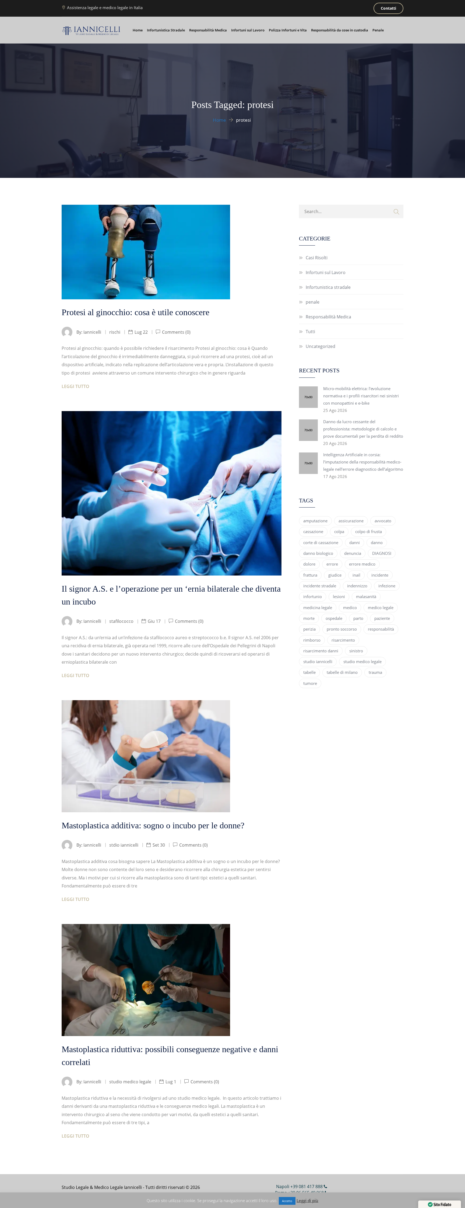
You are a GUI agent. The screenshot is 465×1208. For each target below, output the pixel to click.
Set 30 (159, 845)
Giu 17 (154, 621)
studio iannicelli (317, 661)
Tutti (310, 332)
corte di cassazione (320, 542)
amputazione (315, 520)
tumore (310, 683)
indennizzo (357, 585)
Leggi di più (307, 1200)
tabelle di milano (342, 672)
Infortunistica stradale (328, 287)
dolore (309, 564)
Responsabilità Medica (208, 30)
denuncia (352, 553)
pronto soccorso (342, 629)
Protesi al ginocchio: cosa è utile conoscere (135, 312)
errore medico (362, 564)
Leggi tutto (75, 386)
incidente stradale (319, 585)
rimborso (311, 640)
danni (354, 542)
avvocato (383, 520)
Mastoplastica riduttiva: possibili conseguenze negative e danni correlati (170, 1055)
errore (332, 564)
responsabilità (381, 629)
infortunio (312, 596)
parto (358, 618)
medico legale (380, 607)
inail (356, 575)
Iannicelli (92, 332)
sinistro (356, 650)
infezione (386, 585)
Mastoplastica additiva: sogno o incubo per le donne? (153, 825)
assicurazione (351, 520)
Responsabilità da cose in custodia (339, 30)
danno (377, 542)
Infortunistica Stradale (166, 30)
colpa (339, 531)
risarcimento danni (320, 650)
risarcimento (343, 640)
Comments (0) (176, 332)
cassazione (313, 531)
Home (138, 30)
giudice (334, 575)
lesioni (339, 596)
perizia (309, 629)
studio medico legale (362, 661)
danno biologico (318, 553)
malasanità (366, 596)
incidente (379, 575)
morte (309, 618)
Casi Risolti (316, 258)
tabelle (309, 672)
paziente (382, 618)
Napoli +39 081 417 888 (300, 1186)
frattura (310, 575)
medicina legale (317, 607)
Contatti (388, 8)
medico (350, 607)
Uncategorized (320, 346)
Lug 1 (170, 1082)
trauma (375, 672)
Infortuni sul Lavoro (248, 30)
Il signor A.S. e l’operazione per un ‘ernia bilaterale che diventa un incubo (171, 595)
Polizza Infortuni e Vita (288, 30)
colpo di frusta (368, 531)
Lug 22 (141, 332)
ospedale (334, 618)
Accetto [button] (287, 1201)
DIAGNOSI (381, 553)
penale (312, 302)
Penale (378, 30)
